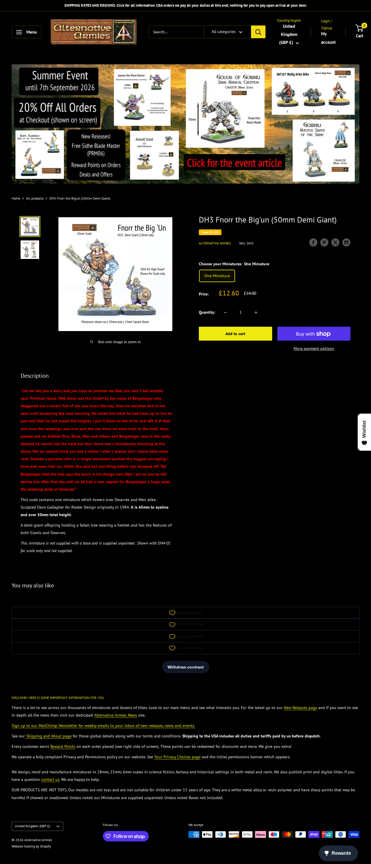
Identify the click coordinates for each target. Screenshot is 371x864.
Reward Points (62, 746)
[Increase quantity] (256, 312)
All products (34, 198)
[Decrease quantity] (225, 312)
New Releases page (300, 707)
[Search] (258, 32)
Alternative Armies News (115, 715)
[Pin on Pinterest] (324, 242)
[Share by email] (346, 242)
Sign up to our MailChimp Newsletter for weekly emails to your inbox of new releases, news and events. (103, 725)
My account (328, 38)
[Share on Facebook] (313, 242)
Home (16, 198)
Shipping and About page (49, 736)
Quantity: (207, 312)
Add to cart (235, 334)
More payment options (314, 348)
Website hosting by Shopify (31, 846)
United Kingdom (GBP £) (32, 826)
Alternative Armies (215, 243)
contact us (50, 779)
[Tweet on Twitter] (335, 242)
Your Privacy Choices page (177, 756)
